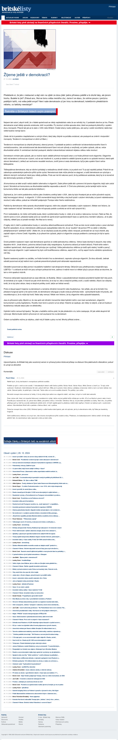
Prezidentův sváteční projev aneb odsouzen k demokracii (39, 460)
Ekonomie (4, 719)
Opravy (40, 722)
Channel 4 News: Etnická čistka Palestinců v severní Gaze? (32, 702)
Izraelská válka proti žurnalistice (23, 501)
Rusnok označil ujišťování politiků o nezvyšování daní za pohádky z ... (43, 551)
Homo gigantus (35, 696)
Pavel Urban (10, 378)
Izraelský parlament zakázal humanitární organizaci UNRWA (32, 507)
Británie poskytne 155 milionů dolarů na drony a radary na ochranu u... (35, 661)
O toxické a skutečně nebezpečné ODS (32, 679)
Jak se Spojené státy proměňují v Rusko (26, 581)
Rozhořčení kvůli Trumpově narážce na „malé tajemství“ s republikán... (36, 504)
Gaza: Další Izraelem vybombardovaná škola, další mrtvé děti (33, 617)
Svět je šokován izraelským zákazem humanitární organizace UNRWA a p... (37, 463)
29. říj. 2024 (20, 378)
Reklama (41, 724)
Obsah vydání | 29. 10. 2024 (17, 452)
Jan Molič (16, 79)
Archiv (25, 18)
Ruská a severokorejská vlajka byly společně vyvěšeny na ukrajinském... (37, 652)
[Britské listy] (31, 112)
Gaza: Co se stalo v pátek (21, 587)
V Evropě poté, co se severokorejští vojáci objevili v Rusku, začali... (34, 637)
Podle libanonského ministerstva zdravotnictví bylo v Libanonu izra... (35, 693)
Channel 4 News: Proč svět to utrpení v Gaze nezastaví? (31, 619)
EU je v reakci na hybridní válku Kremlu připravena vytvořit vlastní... (35, 625)
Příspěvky (86, 18)
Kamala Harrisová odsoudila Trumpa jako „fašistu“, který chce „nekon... (36, 699)
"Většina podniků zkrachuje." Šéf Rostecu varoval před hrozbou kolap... (36, 634)
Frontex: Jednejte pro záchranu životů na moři (28, 682)
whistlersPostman (28, 584)
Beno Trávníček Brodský (21, 696)
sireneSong (25, 525)
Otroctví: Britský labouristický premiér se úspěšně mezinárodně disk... (36, 602)
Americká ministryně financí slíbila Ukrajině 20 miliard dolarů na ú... (35, 628)
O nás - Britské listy (44, 717)
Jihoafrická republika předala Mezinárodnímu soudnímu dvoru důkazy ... (36, 516)
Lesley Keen (17, 474)
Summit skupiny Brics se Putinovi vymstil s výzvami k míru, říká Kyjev (36, 690)
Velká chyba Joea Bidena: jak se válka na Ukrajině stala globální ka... (35, 563)
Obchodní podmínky (44, 726)
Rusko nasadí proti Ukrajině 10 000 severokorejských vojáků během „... (36, 492)
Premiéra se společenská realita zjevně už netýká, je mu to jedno (42, 685)
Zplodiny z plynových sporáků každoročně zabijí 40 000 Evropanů (34, 534)
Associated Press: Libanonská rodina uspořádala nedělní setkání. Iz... (35, 471)
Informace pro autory (62, 722)
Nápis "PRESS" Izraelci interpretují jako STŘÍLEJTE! (30, 614)
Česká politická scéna (14, 329)
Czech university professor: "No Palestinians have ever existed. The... (42, 608)
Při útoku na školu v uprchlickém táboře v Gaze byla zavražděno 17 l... (35, 673)
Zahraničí (4, 717)
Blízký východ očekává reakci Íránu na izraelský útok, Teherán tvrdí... (35, 569)
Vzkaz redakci (60, 719)
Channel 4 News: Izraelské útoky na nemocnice (28, 593)
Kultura (3, 722)
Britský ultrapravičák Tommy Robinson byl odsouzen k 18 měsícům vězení (37, 528)
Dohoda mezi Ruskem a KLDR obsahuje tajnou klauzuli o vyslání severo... (37, 622)
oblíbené (111, 372)
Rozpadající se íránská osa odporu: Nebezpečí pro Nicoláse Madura (35, 649)
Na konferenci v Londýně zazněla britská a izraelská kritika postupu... (35, 513)
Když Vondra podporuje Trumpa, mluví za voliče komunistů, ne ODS (43, 676)
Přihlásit (111, 6)
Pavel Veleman (17, 519)
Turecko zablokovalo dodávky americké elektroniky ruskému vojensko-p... (37, 631)
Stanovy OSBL (60, 717)
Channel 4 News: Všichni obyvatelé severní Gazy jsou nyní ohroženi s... (36, 548)
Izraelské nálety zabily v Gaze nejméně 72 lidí (27, 590)
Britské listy (17, 10)
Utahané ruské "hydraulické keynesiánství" (27, 664)
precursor (25, 474)
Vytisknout (10, 337)
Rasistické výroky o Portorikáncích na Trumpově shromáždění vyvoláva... (37, 495)
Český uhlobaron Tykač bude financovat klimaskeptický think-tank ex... (45, 483)
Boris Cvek (16, 460)
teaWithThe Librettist (28, 667)
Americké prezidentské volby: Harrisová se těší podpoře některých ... (35, 611)
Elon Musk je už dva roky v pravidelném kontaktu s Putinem (32, 599)
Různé (21, 724)
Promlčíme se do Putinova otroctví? (32, 498)
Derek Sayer (17, 486)
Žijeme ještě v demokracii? (28, 557)
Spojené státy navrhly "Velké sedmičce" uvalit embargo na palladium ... (36, 655)
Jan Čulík (16, 477)
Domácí (21, 717)
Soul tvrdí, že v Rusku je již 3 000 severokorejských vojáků (32, 640)
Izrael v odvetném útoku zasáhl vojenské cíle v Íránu (30, 578)
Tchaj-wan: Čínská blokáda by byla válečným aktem (29, 643)
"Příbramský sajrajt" (30, 519)
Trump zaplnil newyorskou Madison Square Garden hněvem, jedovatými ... (37, 537)
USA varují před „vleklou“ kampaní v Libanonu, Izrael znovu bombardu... (36, 605)
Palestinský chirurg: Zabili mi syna (24, 465)
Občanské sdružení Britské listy (24, 734)
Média (21, 722)
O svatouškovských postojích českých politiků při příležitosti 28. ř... (41, 477)
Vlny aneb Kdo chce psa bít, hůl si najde (25, 572)
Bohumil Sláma (17, 480)
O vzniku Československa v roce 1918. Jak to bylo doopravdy (42, 486)
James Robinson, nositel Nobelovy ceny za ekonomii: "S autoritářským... (36, 646)
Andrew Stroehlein (19, 670)
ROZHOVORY (34, 18)
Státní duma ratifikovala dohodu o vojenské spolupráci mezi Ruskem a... (36, 658)
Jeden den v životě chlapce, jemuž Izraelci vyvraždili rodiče (32, 575)
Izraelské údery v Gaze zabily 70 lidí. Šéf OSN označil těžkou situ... (34, 539)
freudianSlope (26, 560)
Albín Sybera (17, 483)
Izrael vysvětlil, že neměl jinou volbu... (25, 489)
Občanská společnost (8, 724)
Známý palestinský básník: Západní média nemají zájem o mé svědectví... (36, 510)
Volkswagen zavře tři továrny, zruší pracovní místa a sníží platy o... (34, 522)
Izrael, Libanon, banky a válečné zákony (39, 670)
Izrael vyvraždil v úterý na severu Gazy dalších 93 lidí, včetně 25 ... (34, 457)
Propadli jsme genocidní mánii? (32, 596)
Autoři (77, 18)
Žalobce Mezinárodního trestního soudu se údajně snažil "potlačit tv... (35, 545)
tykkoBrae (25, 688)
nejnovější (101, 372)
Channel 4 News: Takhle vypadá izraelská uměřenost (30, 566)
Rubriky (54, 18)
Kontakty (41, 719)
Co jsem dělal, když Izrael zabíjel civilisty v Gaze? (29, 468)
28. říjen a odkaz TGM (30, 480)
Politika (21, 719)
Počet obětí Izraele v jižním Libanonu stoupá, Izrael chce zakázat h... (35, 531)
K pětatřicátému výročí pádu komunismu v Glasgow (29, 554)
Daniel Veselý (17, 596)
